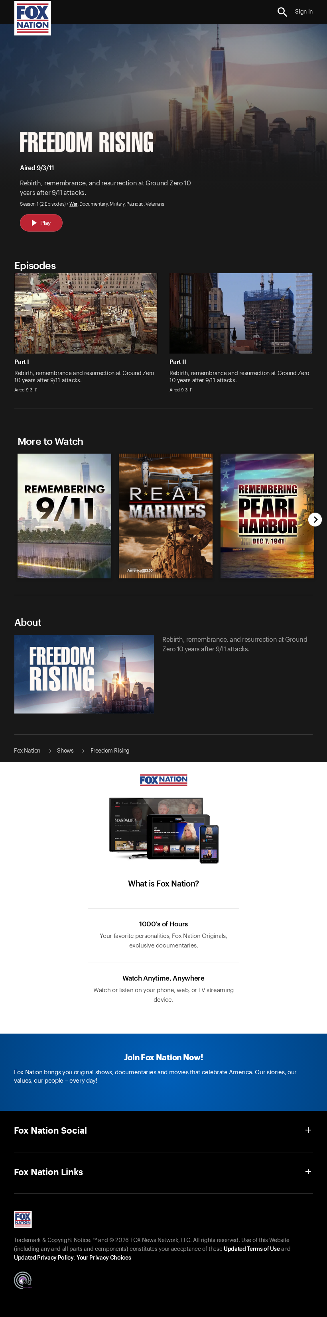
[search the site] (282, 12)
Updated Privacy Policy (44, 1258)
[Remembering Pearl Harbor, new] (267, 576)
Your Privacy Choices (104, 1258)
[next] (315, 520)
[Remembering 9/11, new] (64, 576)
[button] (282, 12)
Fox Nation (27, 751)
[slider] (164, 512)
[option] (62, 512)
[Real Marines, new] (166, 576)
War (73, 204)
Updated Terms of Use (252, 1249)
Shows (65, 751)
